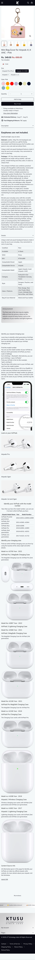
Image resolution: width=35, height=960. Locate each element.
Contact (3, 944)
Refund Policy (5, 950)
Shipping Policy (6, 947)
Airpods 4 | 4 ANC (22, 71)
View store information (10, 113)
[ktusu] (17, 3)
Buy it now (17, 104)
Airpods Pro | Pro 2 (8, 71)
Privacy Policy (27, 944)
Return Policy (18, 947)
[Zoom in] (30, 36)
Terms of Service (15, 944)
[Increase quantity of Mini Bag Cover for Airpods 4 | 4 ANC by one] (32, 94)
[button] (32, 3)
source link (4, 879)
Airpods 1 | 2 (15, 75)
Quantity (4, 94)
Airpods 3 (5, 75)
